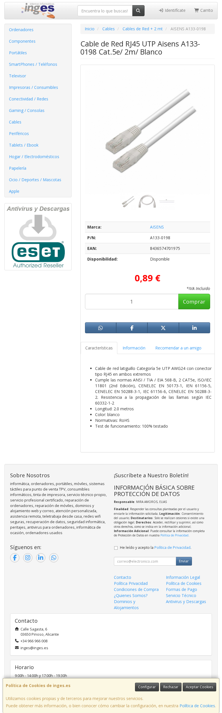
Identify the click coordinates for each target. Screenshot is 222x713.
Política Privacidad (131, 583)
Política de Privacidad (174, 535)
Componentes (22, 41)
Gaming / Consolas (27, 110)
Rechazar (170, 686)
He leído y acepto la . (155, 547)
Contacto (122, 577)
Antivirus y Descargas (186, 601)
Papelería (17, 168)
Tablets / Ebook (23, 145)
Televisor (17, 75)
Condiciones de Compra (136, 589)
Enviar (184, 561)
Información (134, 348)
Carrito (206, 10)
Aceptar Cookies (199, 686)
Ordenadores (21, 29)
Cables (15, 122)
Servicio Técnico (181, 595)
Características (99, 348)
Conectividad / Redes (28, 99)
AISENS (157, 227)
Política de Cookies (197, 705)
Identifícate (175, 10)
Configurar (147, 686)
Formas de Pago (181, 589)
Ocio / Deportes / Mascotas (35, 179)
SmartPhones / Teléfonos (33, 64)
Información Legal (183, 577)
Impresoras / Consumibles (33, 87)
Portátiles (18, 52)
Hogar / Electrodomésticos (34, 156)
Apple (14, 191)
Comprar (194, 301)
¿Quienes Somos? (130, 595)
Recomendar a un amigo (178, 348)
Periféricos (19, 133)
